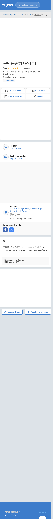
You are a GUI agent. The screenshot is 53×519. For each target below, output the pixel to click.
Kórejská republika (10, 15)
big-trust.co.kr (16, 158)
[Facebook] (5, 229)
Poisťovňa (9, 81)
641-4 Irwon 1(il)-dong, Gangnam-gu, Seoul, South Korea (26, 210)
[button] (27, 5)
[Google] (11, 229)
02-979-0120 (15, 148)
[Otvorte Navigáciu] (46, 5)
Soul (22, 15)
